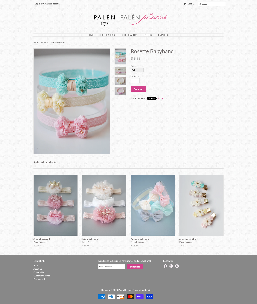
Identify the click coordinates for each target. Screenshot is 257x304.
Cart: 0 (190, 3)
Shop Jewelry (130, 35)
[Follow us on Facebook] (166, 267)
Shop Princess (107, 35)
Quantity (135, 76)
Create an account (52, 3)
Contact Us (163, 35)
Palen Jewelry (40, 279)
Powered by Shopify (142, 290)
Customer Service (41, 276)
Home (91, 35)
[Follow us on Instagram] (177, 267)
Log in (37, 3)
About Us (37, 269)
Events (148, 35)
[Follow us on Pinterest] (171, 267)
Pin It (160, 98)
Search (36, 265)
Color (133, 66)
